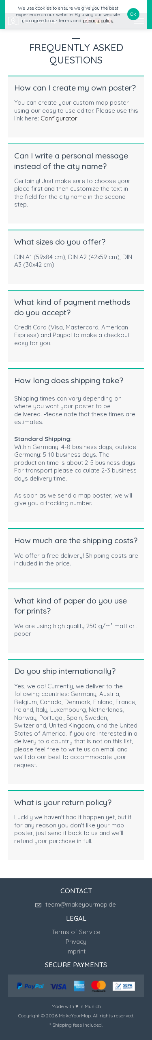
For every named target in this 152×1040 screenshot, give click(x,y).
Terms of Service (76, 932)
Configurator (59, 118)
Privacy (76, 941)
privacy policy (98, 20)
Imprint (76, 951)
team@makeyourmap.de (80, 904)
